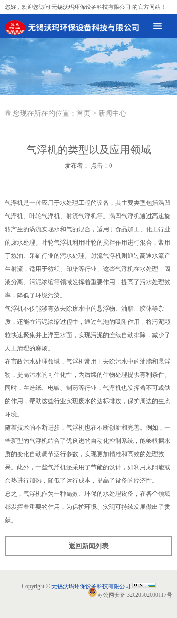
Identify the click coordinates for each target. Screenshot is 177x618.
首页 (83, 113)
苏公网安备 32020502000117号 (134, 595)
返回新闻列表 (89, 546)
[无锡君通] (72, 27)
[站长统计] (144, 586)
